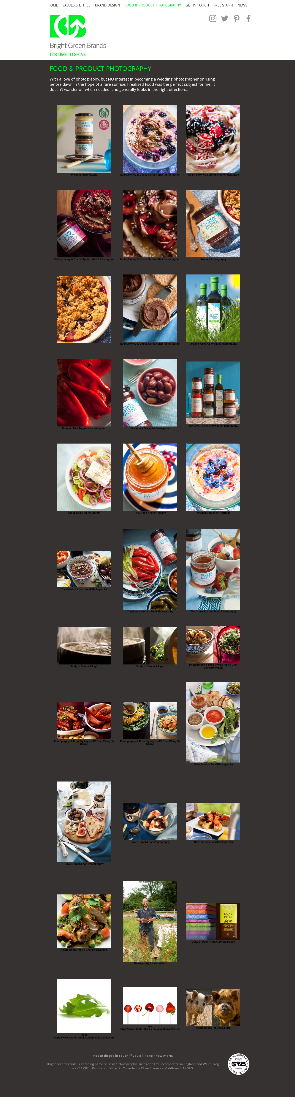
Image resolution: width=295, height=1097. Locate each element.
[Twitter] (225, 18)
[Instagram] (213, 18)
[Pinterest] (236, 18)
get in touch (118, 1055)
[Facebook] (248, 18)
